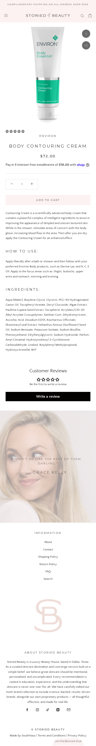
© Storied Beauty (48, 729)
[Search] (82, 15)
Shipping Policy (48, 556)
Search (48, 578)
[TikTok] (47, 709)
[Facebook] (27, 709)
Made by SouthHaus (23, 735)
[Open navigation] (6, 15)
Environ (48, 136)
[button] (15, 131)
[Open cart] (90, 15)
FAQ (48, 571)
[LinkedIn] (57, 709)
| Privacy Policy (76, 735)
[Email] (69, 709)
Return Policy (48, 564)
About (48, 542)
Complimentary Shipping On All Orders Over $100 (48, 4)
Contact (48, 549)
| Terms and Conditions (51, 735)
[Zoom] (86, 34)
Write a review (48, 396)
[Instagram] (37, 709)
